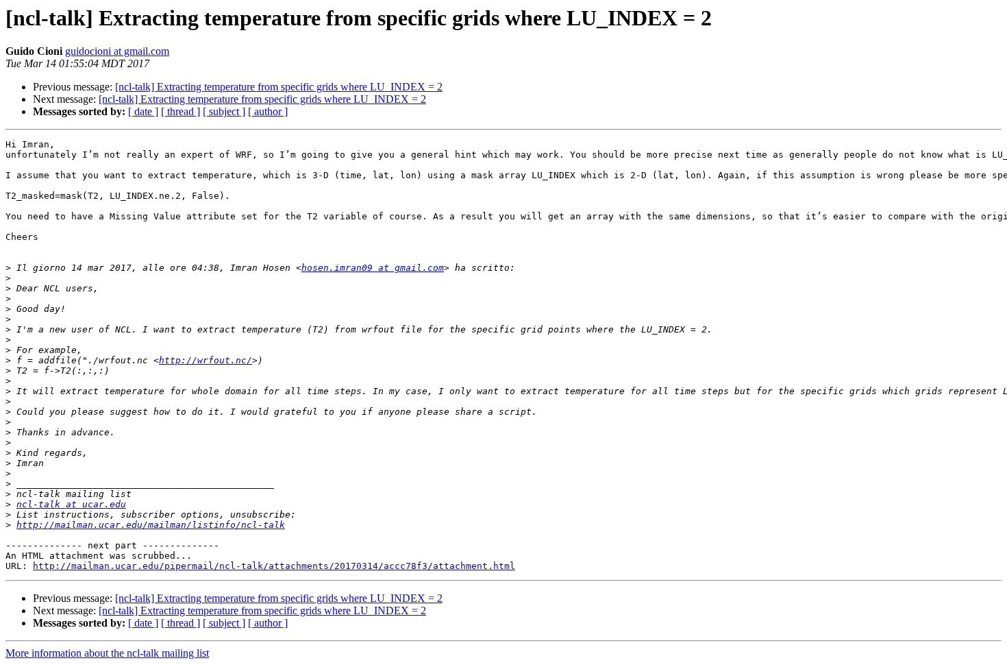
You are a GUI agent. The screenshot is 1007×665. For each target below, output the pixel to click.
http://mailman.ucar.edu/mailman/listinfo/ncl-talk (150, 525)
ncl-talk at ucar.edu (71, 504)
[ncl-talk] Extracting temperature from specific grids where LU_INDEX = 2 (279, 87)
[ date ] (143, 111)
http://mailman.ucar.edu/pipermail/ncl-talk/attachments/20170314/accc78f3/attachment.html (274, 566)
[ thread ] (180, 111)
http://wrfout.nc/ (205, 360)
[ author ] (268, 111)
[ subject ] (224, 111)
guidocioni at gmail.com (117, 51)
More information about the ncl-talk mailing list (107, 653)
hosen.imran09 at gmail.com (372, 268)
